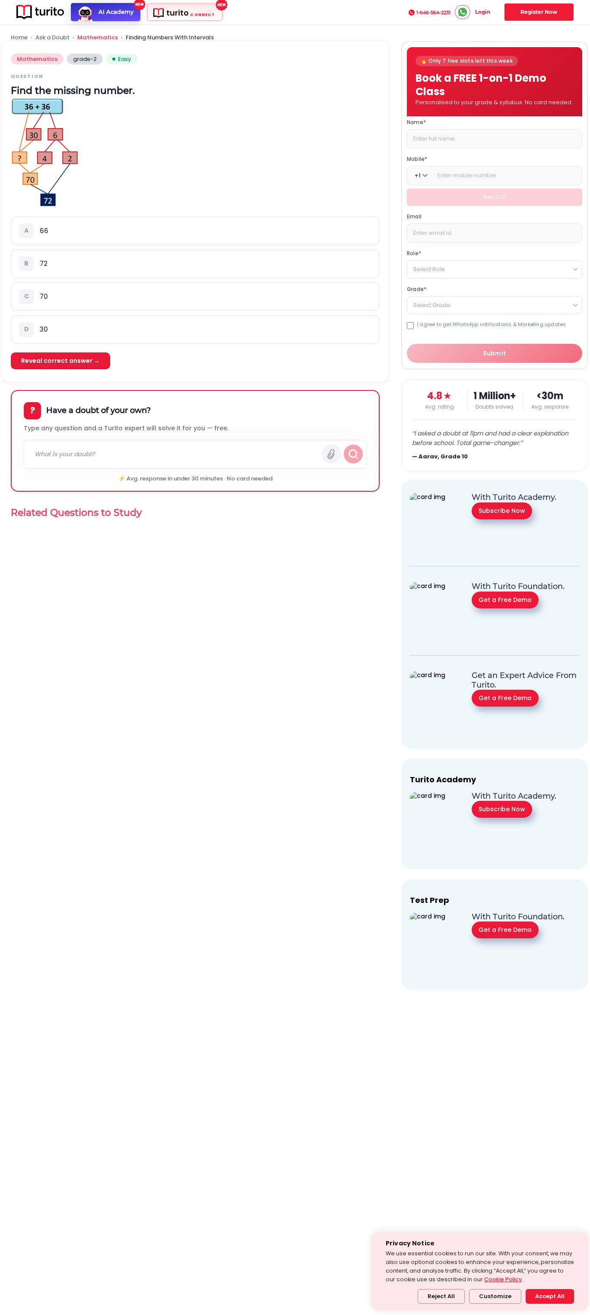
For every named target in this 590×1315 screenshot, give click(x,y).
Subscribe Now (502, 510)
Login (482, 12)
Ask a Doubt (52, 38)
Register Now (538, 12)
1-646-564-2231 (433, 13)
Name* (416, 122)
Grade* (416, 289)
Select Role (429, 269)
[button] (195, 231)
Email (414, 216)
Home (19, 38)
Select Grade (431, 305)
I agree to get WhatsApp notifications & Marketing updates (491, 324)
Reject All (441, 1296)
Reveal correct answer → (60, 360)
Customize (495, 1296)
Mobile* (417, 159)
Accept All (550, 1296)
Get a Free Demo (505, 599)
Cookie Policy (503, 1279)
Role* (414, 253)
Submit (495, 353)
